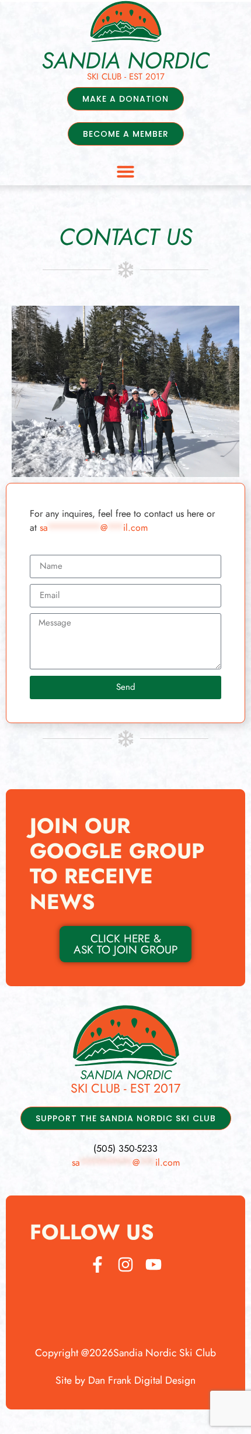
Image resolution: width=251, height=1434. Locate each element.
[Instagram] (125, 1264)
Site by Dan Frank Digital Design (125, 1380)
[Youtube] (153, 1264)
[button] (125, 171)
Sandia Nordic (125, 60)
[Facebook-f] (97, 1264)
